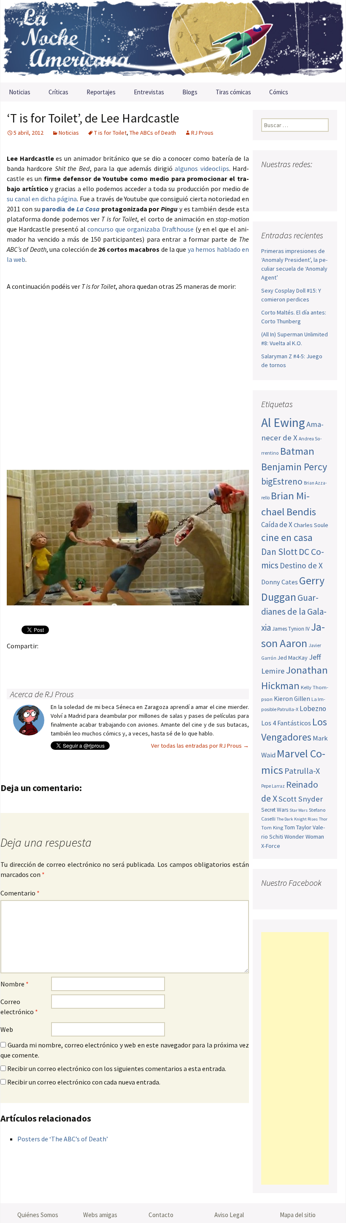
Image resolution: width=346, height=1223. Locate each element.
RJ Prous (202, 132)
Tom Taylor (297, 827)
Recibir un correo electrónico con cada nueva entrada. (83, 1082)
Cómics (278, 92)
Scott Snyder (300, 799)
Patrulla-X (302, 770)
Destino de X (301, 565)
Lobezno (313, 708)
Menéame (98, 660)
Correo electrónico (19, 1006)
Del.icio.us (180, 660)
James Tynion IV (291, 628)
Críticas (58, 92)
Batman (297, 451)
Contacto (161, 1215)
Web (6, 1029)
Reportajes (101, 92)
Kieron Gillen (292, 699)
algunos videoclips (202, 168)
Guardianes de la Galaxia (294, 612)
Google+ (48, 660)
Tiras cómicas (233, 92)
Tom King (272, 827)
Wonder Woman (304, 836)
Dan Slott (279, 551)
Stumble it (147, 660)
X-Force (270, 846)
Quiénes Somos (37, 1215)
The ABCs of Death (153, 132)
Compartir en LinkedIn (114, 660)
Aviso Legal (229, 1215)
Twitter (32, 660)
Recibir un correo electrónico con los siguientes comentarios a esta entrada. (116, 1068)
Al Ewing (283, 422)
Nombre (14, 984)
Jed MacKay (293, 657)
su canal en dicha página (42, 199)
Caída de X (276, 524)
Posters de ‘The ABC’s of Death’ (62, 1139)
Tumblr (81, 660)
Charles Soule (311, 525)
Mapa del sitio (298, 1215)
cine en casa (287, 537)
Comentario (20, 893)
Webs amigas (100, 1215)
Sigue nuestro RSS (285, 195)
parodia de (70, 209)
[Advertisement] (295, 1058)
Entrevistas (149, 92)
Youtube (300, 180)
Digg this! (164, 660)
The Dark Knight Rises (297, 819)
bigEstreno (282, 481)
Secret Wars (274, 809)
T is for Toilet (110, 132)
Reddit (131, 660)
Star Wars (298, 810)
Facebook (15, 660)
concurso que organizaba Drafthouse (140, 229)
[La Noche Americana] (173, 41)
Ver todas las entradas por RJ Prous (200, 745)
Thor (323, 819)
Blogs (189, 92)
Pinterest (65, 660)
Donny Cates (279, 582)
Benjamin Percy (294, 466)
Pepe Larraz (273, 786)
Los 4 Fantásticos (286, 723)
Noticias (19, 92)
